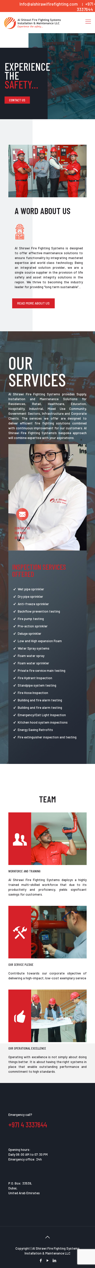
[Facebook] (40, 1260)
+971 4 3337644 (27, 1124)
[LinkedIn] (54, 1260)
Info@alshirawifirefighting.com (49, 3)
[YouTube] (47, 1260)
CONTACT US (17, 100)
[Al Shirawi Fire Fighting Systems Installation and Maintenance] (32, 22)
